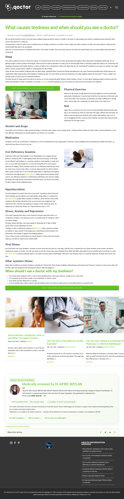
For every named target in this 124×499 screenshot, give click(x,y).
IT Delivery (82, 494)
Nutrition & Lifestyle (17, 426)
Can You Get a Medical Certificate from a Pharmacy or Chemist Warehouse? (96, 463)
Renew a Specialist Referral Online (94, 476)
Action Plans (102, 7)
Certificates (46, 7)
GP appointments (83, 7)
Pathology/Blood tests (69, 7)
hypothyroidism (11, 199)
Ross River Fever (10, 254)
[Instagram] (11, 443)
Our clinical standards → (17, 418)
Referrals (93, 7)
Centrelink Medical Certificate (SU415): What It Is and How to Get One (98, 470)
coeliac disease (30, 174)
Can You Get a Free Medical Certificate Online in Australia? (97, 457)
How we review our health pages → (56, 418)
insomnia (43, 82)
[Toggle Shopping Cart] (110, 7)
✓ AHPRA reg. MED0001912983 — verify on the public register (27, 402)
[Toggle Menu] (116, 7)
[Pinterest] (19, 443)
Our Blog (8, 426)
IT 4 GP (88, 494)
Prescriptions (56, 7)
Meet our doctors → (34, 418)
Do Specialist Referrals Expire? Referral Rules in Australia (97, 481)
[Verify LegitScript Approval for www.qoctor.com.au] (49, 443)
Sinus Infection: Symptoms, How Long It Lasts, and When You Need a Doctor (98, 450)
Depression (37, 228)
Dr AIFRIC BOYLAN (28, 35)
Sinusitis (29, 341)
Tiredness (26, 426)
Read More (11, 356)
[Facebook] (15, 443)
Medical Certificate (70, 347)
